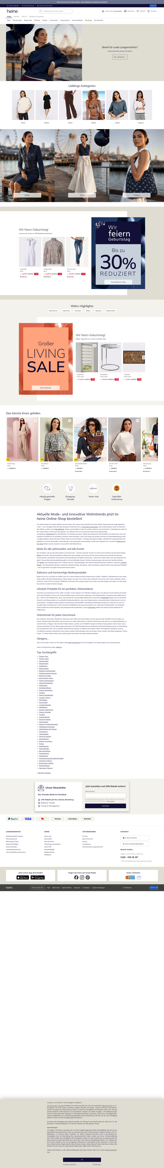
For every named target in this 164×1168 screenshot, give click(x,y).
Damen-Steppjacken (46, 681)
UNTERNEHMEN (89, 832)
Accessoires (54, 20)
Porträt (85, 836)
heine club (47, 836)
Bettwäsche (53, 311)
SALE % (24, 16)
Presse (84, 841)
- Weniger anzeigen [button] (44, 773)
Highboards (43, 666)
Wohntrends (50, 534)
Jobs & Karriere (87, 839)
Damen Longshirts (45, 741)
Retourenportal (11, 839)
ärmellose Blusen (45, 688)
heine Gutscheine (74, 642)
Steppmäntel (43, 661)
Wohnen (16, 16)
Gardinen (78, 311)
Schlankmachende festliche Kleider (51, 758)
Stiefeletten (43, 707)
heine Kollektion (77, 20)
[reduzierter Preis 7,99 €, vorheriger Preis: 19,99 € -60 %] (134, 357)
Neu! (8, 20)
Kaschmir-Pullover (45, 761)
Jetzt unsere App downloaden (31, 873)
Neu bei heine (49, 841)
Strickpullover (44, 739)
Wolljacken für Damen (47, 727)
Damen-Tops (43, 656)
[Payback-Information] (154, 887)
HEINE (46, 832)
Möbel (88, 311)
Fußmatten (66, 311)
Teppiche (98, 311)
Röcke (39, 555)
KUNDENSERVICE (13, 832)
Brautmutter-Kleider (46, 763)
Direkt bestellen (11, 847)
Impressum (77, 888)
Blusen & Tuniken (45, 676)
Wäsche (37, 20)
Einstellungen (97, 1164)
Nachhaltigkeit (49, 849)
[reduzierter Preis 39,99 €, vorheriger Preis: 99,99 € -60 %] (110, 357)
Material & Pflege (12, 844)
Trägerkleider (44, 734)
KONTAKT (125, 832)
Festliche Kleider (45, 719)
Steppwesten (44, 668)
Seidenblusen (44, 746)
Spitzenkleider (44, 749)
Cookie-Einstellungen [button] (98, 888)
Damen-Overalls (45, 712)
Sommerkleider (44, 717)
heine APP (47, 847)
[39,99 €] (124, 439)
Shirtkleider (43, 700)
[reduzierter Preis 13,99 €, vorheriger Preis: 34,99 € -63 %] (87, 357)
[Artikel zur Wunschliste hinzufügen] (38, 240)
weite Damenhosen (46, 683)
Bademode (28, 20)
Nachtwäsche (44, 753)
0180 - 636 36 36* (129, 857)
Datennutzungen (107, 1106)
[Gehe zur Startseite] (12, 11)
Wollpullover (43, 756)
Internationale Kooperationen (92, 847)
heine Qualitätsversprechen (16, 852)
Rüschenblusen (44, 766)
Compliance (86, 844)
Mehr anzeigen (110, 801)
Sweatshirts (43, 732)
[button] (86, 252)
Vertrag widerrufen (38, 888)
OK (82, 1160)
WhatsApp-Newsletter (52, 844)
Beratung (88, 20)
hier (93, 1116)
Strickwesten (43, 663)
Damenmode (17, 20)
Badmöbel (105, 598)
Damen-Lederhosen (46, 710)
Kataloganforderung (13, 849)
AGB (48, 888)
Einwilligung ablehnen (69, 1164)
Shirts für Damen (45, 736)
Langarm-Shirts (44, 698)
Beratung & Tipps (12, 841)
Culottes (42, 715)
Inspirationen (65, 20)
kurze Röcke (43, 702)
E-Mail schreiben (130, 838)
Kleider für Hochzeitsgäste (48, 724)
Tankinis (42, 693)
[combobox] (60, 11)
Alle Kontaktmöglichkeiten (134, 844)
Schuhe (44, 20)
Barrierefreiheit (66, 888)
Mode (9, 16)
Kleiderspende (49, 852)
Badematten (110, 311)
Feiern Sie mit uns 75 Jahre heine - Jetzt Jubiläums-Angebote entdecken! (82, 2)
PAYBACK (47, 855)
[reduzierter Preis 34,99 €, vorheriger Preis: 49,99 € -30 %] (30, 252)
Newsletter (48, 839)
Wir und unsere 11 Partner (55, 1106)
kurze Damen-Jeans (46, 678)
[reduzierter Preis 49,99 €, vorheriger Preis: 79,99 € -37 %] (77, 252)
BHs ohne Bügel (44, 751)
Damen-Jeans (44, 659)
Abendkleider (59, 529)
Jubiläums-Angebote (36, 16)
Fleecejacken (43, 722)
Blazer (42, 562)
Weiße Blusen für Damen (48, 729)
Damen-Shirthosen (45, 690)
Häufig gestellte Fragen (14, 836)
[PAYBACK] (153, 5)
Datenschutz (56, 888)
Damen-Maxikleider (46, 695)
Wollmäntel (43, 685)
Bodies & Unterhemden (47, 671)
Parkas (41, 744)
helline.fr (59, 647)
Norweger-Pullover (46, 768)
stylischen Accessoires (90, 527)
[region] (82, 1133)
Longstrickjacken (45, 705)
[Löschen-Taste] (70, 11)
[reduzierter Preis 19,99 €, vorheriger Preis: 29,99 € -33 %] (53, 252)
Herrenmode (98, 20)
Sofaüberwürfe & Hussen (48, 673)
